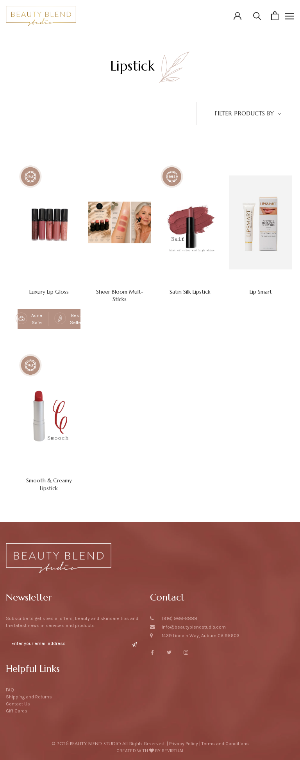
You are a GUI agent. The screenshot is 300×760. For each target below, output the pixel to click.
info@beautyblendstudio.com (194, 627)
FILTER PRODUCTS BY (245, 113)
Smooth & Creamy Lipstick (49, 484)
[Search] (257, 15)
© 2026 (108, 743)
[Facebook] (152, 651)
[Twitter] (169, 651)
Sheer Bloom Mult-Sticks (119, 295)
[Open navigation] (289, 15)
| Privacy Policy (182, 743)
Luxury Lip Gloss (49, 291)
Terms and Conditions (225, 743)
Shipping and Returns (29, 697)
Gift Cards (16, 711)
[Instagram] (186, 651)
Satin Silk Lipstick (190, 291)
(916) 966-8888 (179, 618)
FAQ (10, 690)
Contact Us (18, 704)
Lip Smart (261, 291)
